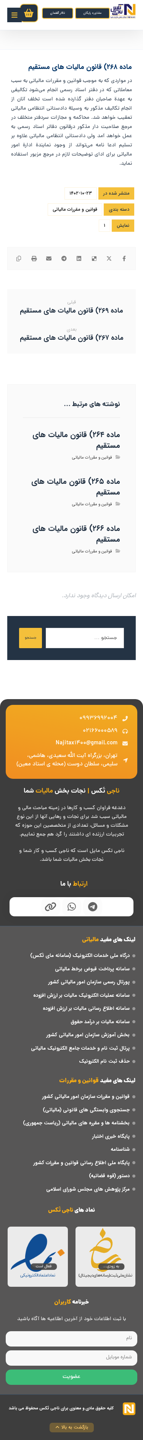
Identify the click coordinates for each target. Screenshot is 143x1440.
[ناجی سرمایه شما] (123, 11)
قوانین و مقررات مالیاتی (75, 209)
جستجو (30, 638)
